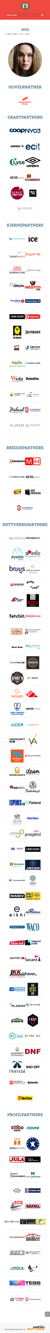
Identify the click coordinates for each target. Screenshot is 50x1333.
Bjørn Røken (12, 34)
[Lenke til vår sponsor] (25, 100)
